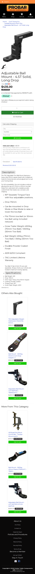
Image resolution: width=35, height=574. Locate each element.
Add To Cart (17, 328)
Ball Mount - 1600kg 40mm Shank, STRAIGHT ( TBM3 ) (17, 469)
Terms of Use (17, 549)
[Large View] (4, 68)
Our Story (17, 524)
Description (6, 162)
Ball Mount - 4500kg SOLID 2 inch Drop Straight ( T (15, 356)
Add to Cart (18, 113)
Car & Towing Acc (14, 21)
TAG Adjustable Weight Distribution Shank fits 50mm (16, 321)
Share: (3, 84)
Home (5, 21)
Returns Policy (17, 542)
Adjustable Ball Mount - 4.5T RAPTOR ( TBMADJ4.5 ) (16, 390)
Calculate (18, 138)
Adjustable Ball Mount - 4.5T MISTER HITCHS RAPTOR (16, 504)
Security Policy (17, 545)
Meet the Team (17, 532)
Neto (23, 571)
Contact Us (17, 528)
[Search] (2, 1)
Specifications (17, 162)
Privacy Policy (18, 538)
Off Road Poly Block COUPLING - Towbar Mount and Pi (15, 434)
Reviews (5, 165)
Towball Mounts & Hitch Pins (13, 23)
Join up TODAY (17, 555)
